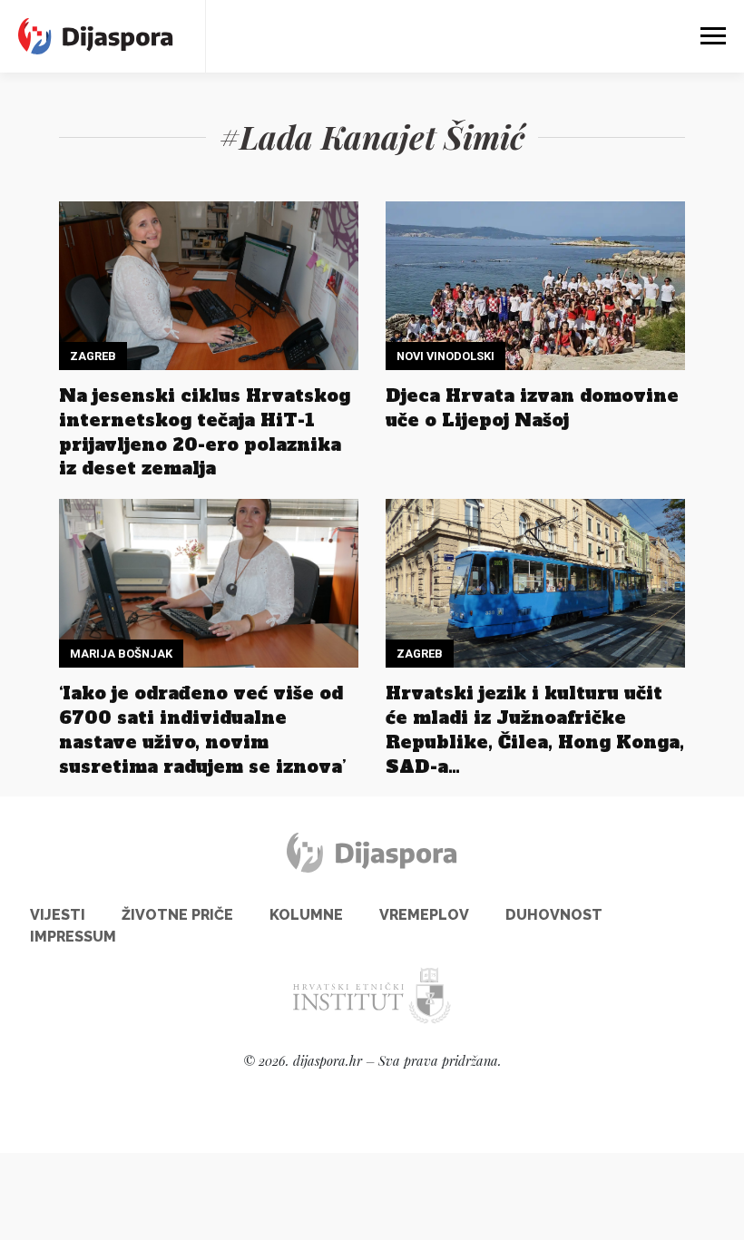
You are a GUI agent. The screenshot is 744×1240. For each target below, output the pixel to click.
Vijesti (57, 914)
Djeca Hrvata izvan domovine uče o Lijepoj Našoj (532, 408)
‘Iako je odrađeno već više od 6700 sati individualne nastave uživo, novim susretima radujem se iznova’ (203, 729)
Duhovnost (553, 914)
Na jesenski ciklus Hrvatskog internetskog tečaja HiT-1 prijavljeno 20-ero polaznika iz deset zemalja (204, 432)
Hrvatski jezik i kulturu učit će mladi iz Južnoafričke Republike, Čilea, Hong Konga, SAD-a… (535, 729)
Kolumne (306, 914)
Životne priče (177, 914)
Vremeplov (424, 914)
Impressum (73, 936)
